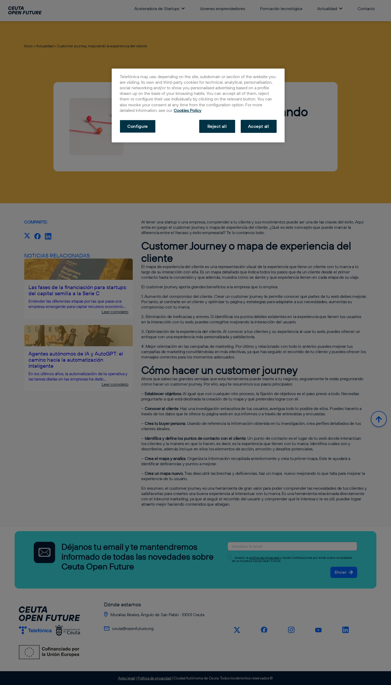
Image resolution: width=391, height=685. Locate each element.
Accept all (258, 126)
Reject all (217, 126)
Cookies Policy (187, 110)
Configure (137, 126)
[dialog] (198, 105)
